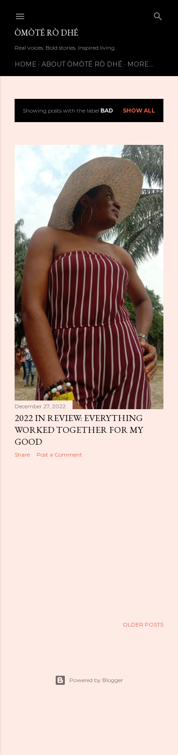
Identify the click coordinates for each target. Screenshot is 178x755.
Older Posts (143, 624)
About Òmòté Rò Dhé (82, 64)
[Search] (157, 14)
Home (26, 64)
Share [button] (22, 454)
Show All (139, 110)
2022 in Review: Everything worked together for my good (79, 429)
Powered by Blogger (96, 680)
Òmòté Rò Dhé (46, 32)
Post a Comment (59, 454)
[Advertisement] (89, 538)
